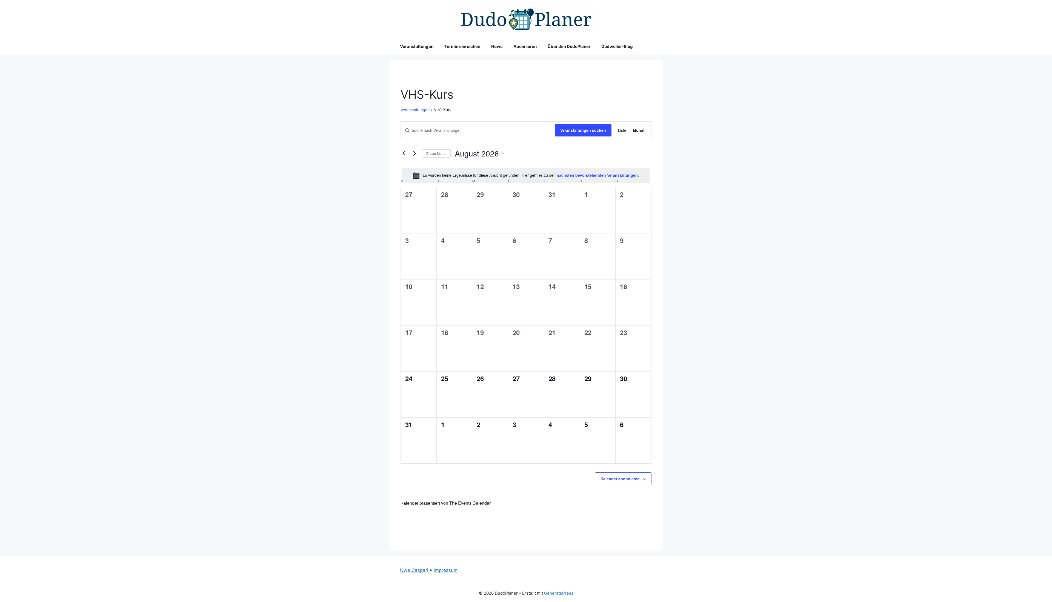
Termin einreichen (462, 46)
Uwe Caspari (415, 570)
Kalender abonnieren (620, 478)
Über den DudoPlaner (569, 46)
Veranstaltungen (416, 46)
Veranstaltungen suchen (583, 130)
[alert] (526, 175)
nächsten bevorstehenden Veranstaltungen (597, 175)
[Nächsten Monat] (414, 153)
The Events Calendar (470, 503)
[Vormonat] (404, 153)
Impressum (446, 570)
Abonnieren (525, 46)
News (496, 46)
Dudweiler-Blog (617, 46)
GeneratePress (558, 593)
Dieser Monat (436, 153)
